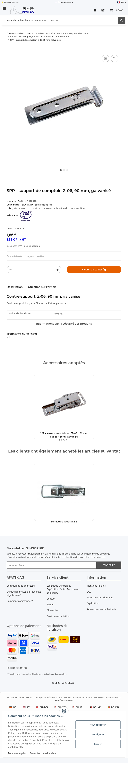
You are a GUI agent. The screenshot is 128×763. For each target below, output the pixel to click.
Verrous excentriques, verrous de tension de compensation (52, 208)
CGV (89, 591)
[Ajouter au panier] (9, 50)
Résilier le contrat (17, 667)
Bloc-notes (52, 610)
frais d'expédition (52, 674)
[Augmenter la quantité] (57, 269)
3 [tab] (67, 170)
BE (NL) (97, 707)
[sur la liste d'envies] (114, 58)
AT (28, 707)
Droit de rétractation (58, 616)
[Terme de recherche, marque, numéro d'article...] (121, 20)
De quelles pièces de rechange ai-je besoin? (24, 593)
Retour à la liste (16, 33)
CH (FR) (62, 707)
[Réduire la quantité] (10, 269)
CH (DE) (44, 707)
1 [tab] (61, 170)
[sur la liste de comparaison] (105, 58)
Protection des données (43, 753)
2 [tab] (64, 170)
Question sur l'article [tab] (42, 287)
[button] (95, 10)
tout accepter (98, 724)
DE (14, 707)
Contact (51, 598)
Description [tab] (15, 287)
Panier (50, 604)
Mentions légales (17, 753)
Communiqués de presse (21, 585)
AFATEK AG (68, 682)
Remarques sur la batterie (101, 609)
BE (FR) (115, 707)
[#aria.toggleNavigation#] (4, 7)
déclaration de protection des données (83, 557)
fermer (98, 744)
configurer (98, 734)
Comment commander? (20, 601)
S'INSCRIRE (109, 565)
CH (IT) (79, 707)
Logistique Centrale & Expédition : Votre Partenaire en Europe (63, 589)
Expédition (34, 246)
